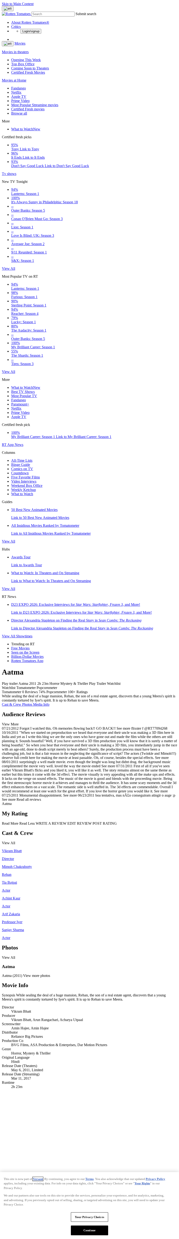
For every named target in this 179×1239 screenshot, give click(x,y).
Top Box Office (22, 64)
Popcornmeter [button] (56, 692)
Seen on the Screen (25, 652)
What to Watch (25, 129)
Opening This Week (26, 60)
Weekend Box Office (26, 486)
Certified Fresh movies (28, 109)
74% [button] (42, 692)
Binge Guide (20, 465)
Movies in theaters (15, 52)
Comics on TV (22, 469)
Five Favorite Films (25, 477)
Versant (38, 1179)
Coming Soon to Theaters (30, 68)
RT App (8, 445)
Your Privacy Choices (89, 1217)
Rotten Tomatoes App (27, 661)
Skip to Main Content (18, 4)
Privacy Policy (155, 1179)
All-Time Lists (21, 460)
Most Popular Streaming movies (34, 105)
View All (8, 268)
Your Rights (142, 1183)
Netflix (16, 92)
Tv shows (9, 174)
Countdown (20, 473)
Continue (89, 1230)
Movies (19, 43)
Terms (89, 1179)
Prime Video (20, 101)
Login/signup (30, 31)
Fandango (18, 88)
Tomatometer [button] (11, 692)
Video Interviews (23, 481)
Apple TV (18, 97)
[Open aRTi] (8, 8)
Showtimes (24, 636)
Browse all (19, 113)
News (19, 445)
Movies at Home (14, 80)
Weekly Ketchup (23, 490)
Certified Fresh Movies (28, 72)
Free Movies (20, 648)
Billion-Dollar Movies (27, 657)
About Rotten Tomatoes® (30, 22)
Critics (16, 27)
